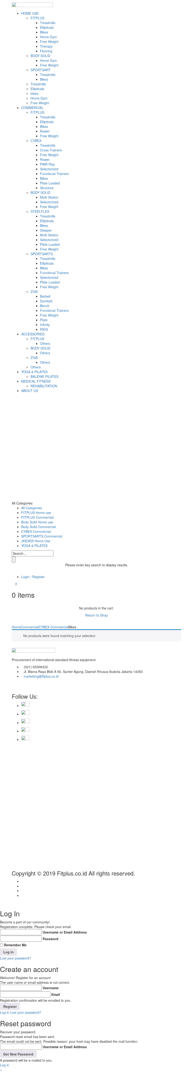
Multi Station (49, 197)
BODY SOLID (40, 55)
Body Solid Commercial (38, 526)
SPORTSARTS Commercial (41, 536)
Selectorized (49, 169)
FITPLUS (37, 18)
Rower (45, 131)
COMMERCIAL (32, 107)
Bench (44, 305)
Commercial (30, 627)
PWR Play (47, 164)
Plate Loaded (50, 183)
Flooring (46, 51)
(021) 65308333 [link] (36, 666)
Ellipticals (47, 27)
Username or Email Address (65, 932)
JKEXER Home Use (35, 540)
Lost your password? (15, 958)
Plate (44, 319)
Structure (47, 187)
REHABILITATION (44, 386)
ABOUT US (29, 390)
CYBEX (36, 140)
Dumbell (46, 301)
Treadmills (47, 22)
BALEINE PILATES (44, 376)
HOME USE (30, 13)
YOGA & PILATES (34, 371)
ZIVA (34, 291)
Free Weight (49, 41)
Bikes (44, 32)
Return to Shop (96, 615)
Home (16, 627)
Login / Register (33, 576)
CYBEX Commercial (36, 531)
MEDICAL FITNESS (36, 381)
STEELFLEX (40, 211)
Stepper (46, 230)
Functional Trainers (54, 173)
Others (45, 343)
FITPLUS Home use (36, 512)
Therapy (46, 46)
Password (50, 938)
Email (55, 994)
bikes (34, 93)
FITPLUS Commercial (37, 517)
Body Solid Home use (37, 522)
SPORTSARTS (42, 253)
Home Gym (48, 36)
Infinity (45, 324)
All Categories (31, 507)
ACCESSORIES (32, 334)
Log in (4, 1012)
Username (51, 987)
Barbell (45, 296)
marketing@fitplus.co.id (41, 676)
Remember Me (15, 945)
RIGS (44, 329)
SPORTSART (41, 69)
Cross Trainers (51, 150)
